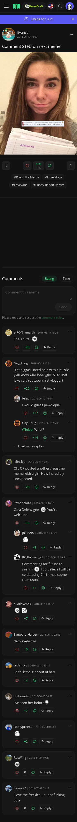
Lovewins (20, 185)
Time (66, 278)
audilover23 (22, 604)
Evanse (23, 32)
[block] (71, 34)
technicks (20, 665)
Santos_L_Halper (25, 634)
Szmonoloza (22, 503)
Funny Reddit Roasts (49, 185)
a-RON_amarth (24, 332)
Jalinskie (19, 461)
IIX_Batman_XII (32, 557)
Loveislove (54, 177)
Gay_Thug (21, 363)
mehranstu (21, 696)
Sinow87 (20, 788)
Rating (49, 278)
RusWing (20, 757)
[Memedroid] (16, 6)
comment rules (52, 317)
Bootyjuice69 (23, 727)
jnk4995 (28, 533)
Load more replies (31, 446)
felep (25, 398)
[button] (60, 6)
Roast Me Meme (27, 177)
